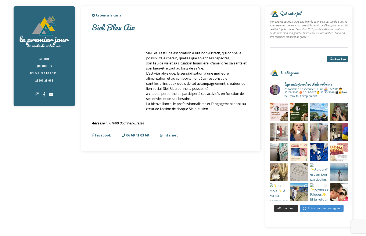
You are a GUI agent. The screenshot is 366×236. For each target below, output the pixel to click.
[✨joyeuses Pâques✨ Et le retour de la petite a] (319, 192)
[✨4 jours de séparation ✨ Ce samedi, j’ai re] (339, 172)
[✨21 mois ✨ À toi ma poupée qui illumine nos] (279, 192)
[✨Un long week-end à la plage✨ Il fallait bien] (299, 192)
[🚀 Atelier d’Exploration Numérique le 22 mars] (279, 112)
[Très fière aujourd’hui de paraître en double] (279, 132)
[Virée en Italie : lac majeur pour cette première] (319, 112)
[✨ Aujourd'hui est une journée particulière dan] (299, 172)
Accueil (44, 59)
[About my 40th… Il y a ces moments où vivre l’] (339, 112)
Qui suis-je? (44, 66)
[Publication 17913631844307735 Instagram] (319, 152)
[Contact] (51, 94)
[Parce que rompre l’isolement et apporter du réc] (339, 192)
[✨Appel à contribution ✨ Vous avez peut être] (339, 152)
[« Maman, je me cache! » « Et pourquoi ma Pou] (279, 152)
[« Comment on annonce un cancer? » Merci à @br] (299, 132)
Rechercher (338, 58)
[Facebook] (44, 94)
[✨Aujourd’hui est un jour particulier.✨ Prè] (319, 172)
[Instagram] (37, 94)
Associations (44, 80)
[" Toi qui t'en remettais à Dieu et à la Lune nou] (299, 152)
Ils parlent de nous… (44, 73)
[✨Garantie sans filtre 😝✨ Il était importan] (319, 132)
